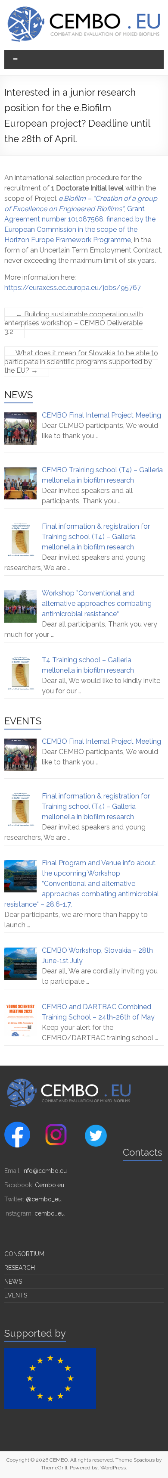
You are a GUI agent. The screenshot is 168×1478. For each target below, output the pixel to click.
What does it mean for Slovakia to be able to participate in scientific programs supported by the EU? (81, 361)
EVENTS (15, 1295)
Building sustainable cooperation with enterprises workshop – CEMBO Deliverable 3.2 (73, 323)
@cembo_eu (44, 1199)
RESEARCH (19, 1267)
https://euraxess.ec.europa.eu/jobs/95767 (72, 288)
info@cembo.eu (44, 1170)
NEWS (13, 1281)
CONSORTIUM (24, 1253)
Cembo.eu (49, 1185)
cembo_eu (49, 1213)
